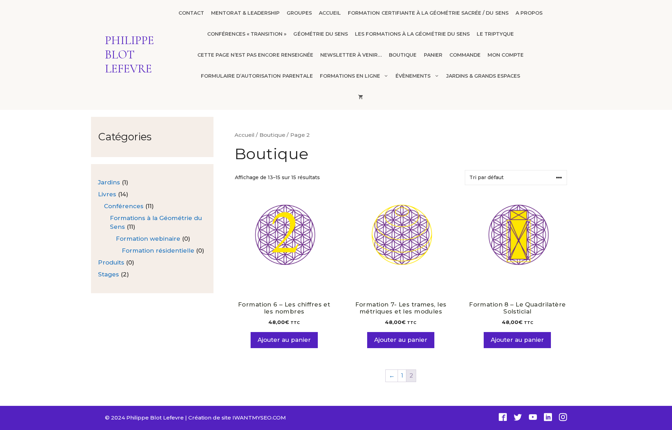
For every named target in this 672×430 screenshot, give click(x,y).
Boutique (402, 55)
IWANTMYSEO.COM (259, 417)
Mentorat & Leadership (245, 13)
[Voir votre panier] (360, 96)
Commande (465, 55)
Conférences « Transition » (247, 34)
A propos (529, 13)
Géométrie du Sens (320, 34)
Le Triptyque (495, 34)
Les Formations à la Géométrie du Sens (412, 34)
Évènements (413, 76)
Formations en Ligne (350, 76)
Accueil (330, 13)
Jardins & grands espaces (483, 76)
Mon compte (506, 55)
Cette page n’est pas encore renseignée (255, 55)
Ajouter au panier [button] (284, 339)
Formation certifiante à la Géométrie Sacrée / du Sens (428, 13)
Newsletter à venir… (351, 55)
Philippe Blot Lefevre (129, 54)
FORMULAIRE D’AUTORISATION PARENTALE (257, 76)
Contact (191, 13)
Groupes (299, 13)
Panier (433, 55)
